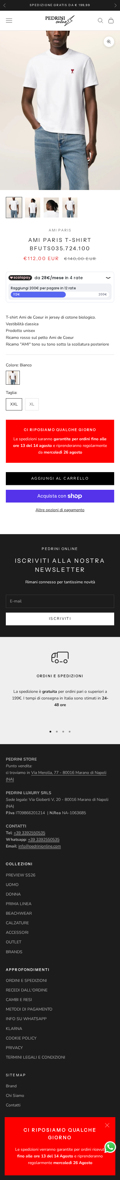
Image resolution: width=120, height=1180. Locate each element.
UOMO (12, 884)
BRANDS (14, 952)
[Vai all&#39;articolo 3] (51, 207)
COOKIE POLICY (21, 1038)
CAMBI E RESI (19, 999)
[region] (60, 685)
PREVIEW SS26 (20, 875)
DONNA (13, 894)
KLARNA (14, 1028)
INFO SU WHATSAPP (26, 1019)
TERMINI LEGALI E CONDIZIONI (35, 1057)
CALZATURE (17, 923)
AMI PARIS (60, 230)
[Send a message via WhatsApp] (110, 1147)
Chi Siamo (15, 1095)
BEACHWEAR (19, 913)
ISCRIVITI (60, 618)
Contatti (13, 1105)
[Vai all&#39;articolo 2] (32, 207)
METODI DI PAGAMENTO (29, 1009)
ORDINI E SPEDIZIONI (26, 980)
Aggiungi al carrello (60, 478)
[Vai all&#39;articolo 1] (14, 207)
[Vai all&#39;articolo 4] (70, 207)
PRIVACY (14, 1048)
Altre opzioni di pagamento (60, 510)
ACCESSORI (17, 932)
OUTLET (13, 942)
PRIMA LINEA (18, 904)
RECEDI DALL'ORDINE (26, 990)
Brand (11, 1086)
